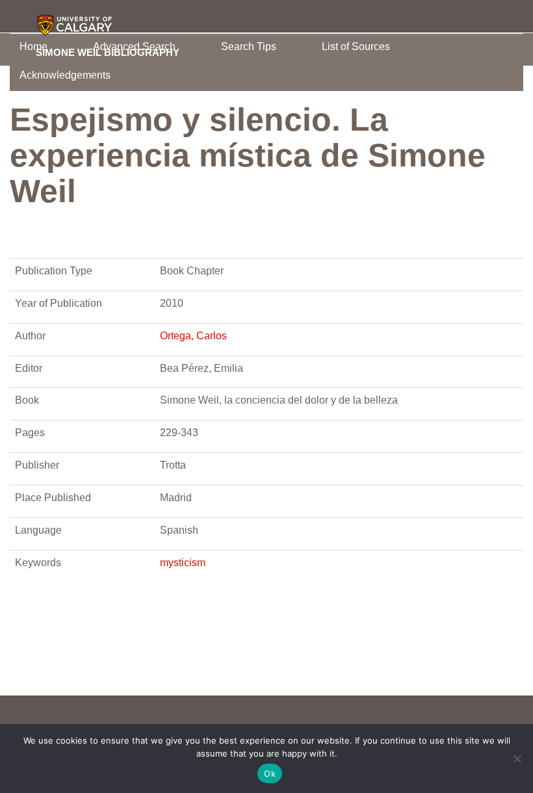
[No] (516, 758)
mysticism (182, 562)
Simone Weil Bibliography (107, 52)
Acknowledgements (65, 75)
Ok (270, 773)
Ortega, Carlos (193, 335)
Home (33, 46)
